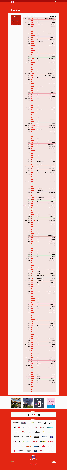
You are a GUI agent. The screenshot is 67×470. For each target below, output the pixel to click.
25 (13, 24)
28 (17, 24)
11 (13, 21)
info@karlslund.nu (54, 462)
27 (16, 24)
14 (17, 21)
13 (16, 21)
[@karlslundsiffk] (33, 464)
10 (12, 21)
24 (12, 24)
